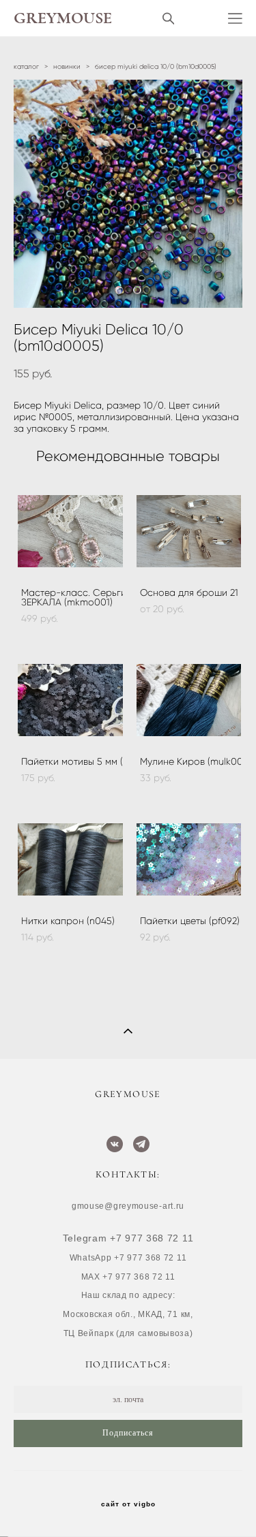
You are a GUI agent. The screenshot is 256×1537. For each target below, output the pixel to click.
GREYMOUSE (63, 18)
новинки (67, 66)
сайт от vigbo (128, 1504)
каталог (26, 66)
